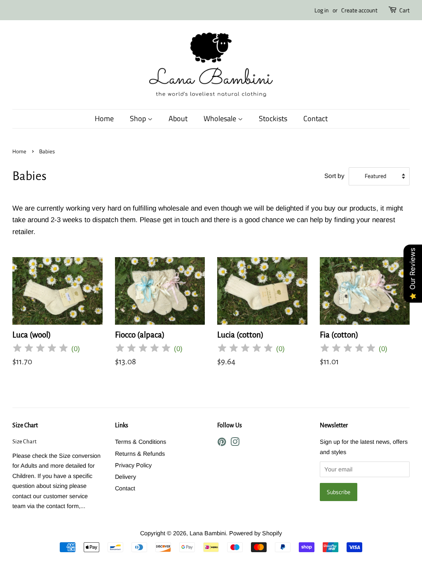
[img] (40, 349)
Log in (321, 10)
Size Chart (25, 425)
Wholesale (221, 118)
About (178, 118)
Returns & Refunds (140, 453)
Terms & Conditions (140, 441)
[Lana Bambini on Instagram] (234, 443)
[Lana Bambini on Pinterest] (221, 443)
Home (104, 118)
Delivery (125, 476)
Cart (404, 10)
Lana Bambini (208, 533)
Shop (139, 118)
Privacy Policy (133, 465)
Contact (315, 118)
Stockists (273, 118)
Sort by (334, 175)
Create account (359, 10)
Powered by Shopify (255, 533)
